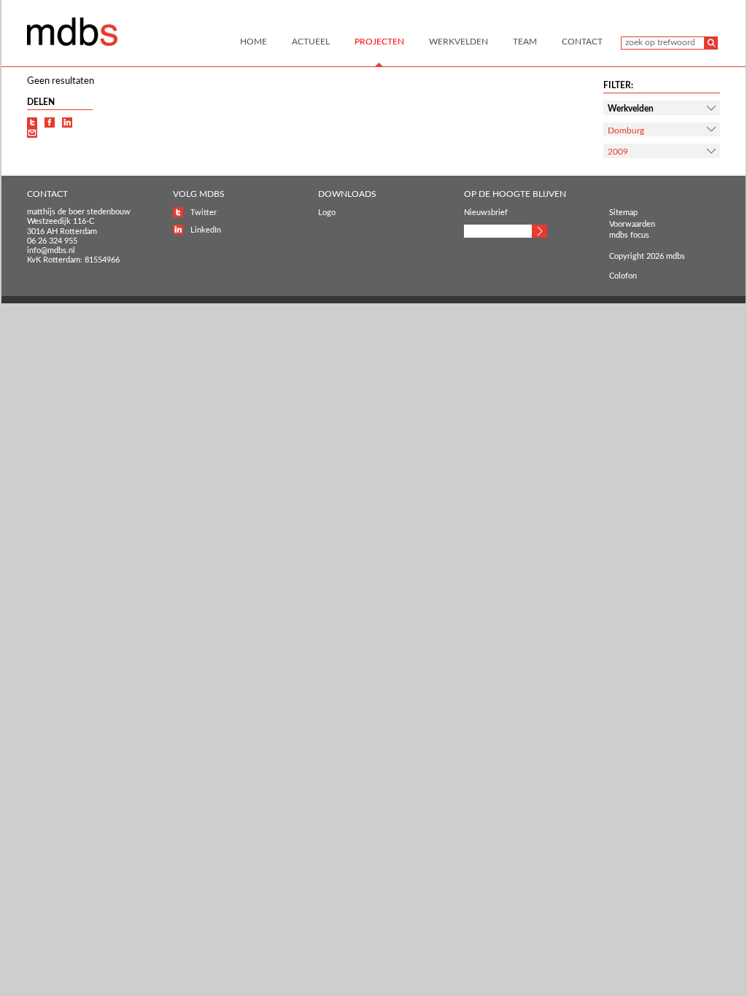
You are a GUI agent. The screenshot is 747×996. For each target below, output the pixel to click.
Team (525, 41)
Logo (327, 213)
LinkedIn (205, 230)
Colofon (623, 276)
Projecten (379, 41)
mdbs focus (629, 235)
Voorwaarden (632, 224)
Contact (582, 41)
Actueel (311, 41)
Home (253, 41)
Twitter (203, 213)
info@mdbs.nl (51, 250)
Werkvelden (458, 41)
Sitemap (623, 213)
